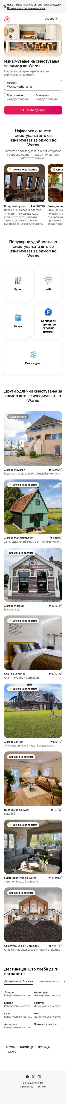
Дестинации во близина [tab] (18, 981)
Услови (42, 1086)
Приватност (27, 1086)
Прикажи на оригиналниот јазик (26, 8)
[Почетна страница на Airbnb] (7, 18)
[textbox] (18, 99)
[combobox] (33, 87)
